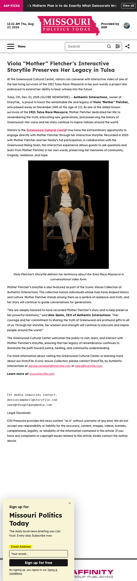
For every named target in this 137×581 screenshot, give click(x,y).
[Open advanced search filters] (117, 46)
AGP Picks (12, 6)
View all (128, 5)
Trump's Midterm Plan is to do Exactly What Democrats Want (69, 6)
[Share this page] (127, 46)
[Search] (109, 46)
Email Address (21, 546)
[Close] (69, 503)
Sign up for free (38, 562)
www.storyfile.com (42, 374)
